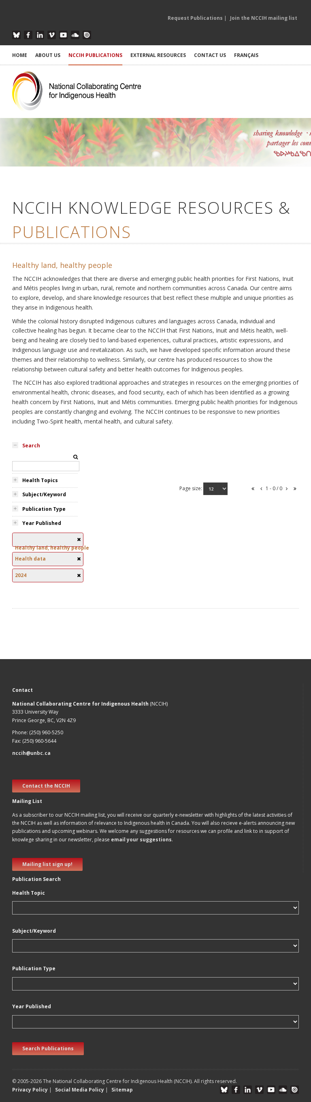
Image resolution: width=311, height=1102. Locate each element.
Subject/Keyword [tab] (44, 494)
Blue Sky (16, 35)
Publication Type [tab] (44, 509)
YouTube (63, 35)
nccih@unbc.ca (31, 753)
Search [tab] (31, 445)
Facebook (28, 35)
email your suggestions (141, 839)
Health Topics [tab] (40, 480)
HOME (19, 55)
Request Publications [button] (195, 18)
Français (246, 55)
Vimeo (51, 35)
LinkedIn (40, 35)
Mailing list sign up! (47, 864)
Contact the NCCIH (46, 785)
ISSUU (87, 35)
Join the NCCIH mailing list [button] (263, 18)
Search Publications (48, 1048)
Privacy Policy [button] (30, 1089)
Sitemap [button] (122, 1089)
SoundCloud (75, 35)
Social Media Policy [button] (79, 1089)
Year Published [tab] (41, 523)
